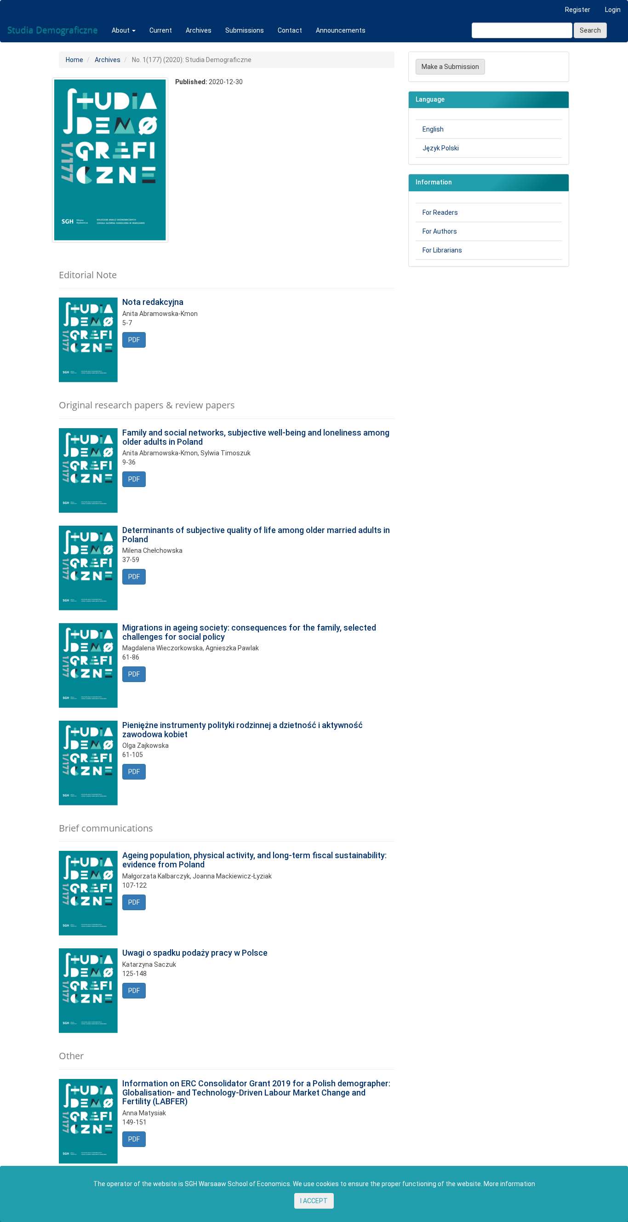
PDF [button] (134, 340)
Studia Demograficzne (52, 30)
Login (613, 9)
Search (590, 30)
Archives (198, 30)
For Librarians (442, 250)
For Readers (440, 212)
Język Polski (440, 148)
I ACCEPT (314, 1201)
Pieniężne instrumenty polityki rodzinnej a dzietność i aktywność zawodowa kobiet (242, 729)
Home (74, 59)
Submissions (244, 30)
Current (160, 30)
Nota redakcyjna (152, 302)
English (433, 129)
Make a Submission (450, 66)
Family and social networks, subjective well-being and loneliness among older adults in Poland (255, 437)
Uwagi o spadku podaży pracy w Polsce (195, 953)
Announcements (340, 30)
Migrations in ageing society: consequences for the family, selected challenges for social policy (249, 632)
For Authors (439, 231)
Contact (290, 30)
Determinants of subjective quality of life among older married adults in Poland (256, 534)
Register (577, 9)
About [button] (121, 30)
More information (509, 1184)
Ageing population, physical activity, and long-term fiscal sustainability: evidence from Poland (254, 859)
